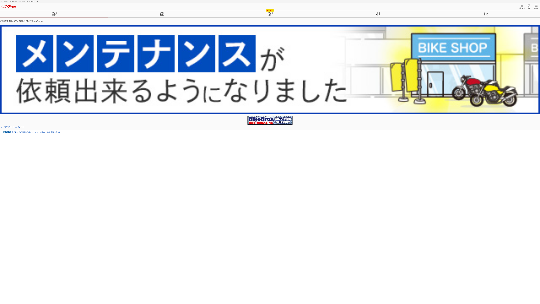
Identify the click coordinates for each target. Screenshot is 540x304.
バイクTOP (5, 127)
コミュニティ (486, 14)
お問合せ (43, 132)
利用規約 (15, 132)
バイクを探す (54, 14)
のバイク (18, 127)
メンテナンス (378, 14)
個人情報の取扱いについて (29, 132)
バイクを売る (270, 14)
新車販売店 (162, 14)
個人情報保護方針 (54, 132)
